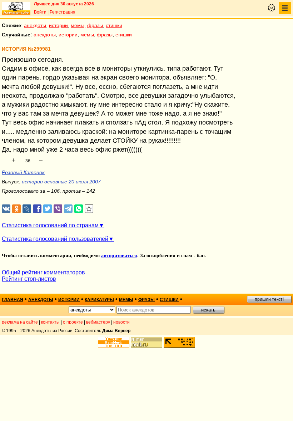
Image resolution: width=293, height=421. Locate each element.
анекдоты (35, 25)
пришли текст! (269, 299)
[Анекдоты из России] (16, 8)
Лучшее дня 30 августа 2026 (64, 3)
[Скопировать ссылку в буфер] (89, 208)
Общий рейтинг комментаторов (43, 272)
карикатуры (99, 299)
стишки (114, 25)
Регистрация (62, 12)
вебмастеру (98, 322)
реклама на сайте (20, 322)
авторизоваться (119, 255)
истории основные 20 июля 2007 (61, 181)
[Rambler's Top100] (113, 342)
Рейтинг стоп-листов (29, 279)
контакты (50, 322)
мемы (77, 25)
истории (58, 25)
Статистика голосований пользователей (55, 239)
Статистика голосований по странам (50, 225)
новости (121, 322)
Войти (40, 12)
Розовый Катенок (23, 172)
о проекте (73, 322)
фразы (95, 25)
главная (12, 299)
